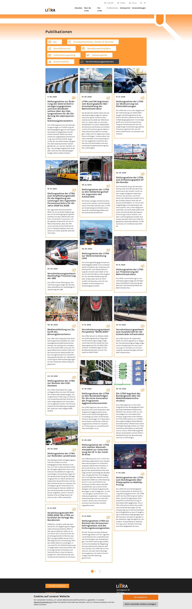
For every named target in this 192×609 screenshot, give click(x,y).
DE (141, 3)
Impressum (50, 592)
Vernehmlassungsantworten (99, 61)
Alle (55, 42)
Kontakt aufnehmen (57, 586)
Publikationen (112, 8)
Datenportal (125, 8)
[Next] (99, 571)
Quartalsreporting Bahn (99, 48)
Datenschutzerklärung (43, 602)
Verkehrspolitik (99, 55)
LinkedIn (110, 3)
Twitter (122, 3)
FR (145, 3)
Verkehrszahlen (61, 61)
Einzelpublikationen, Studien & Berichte (93, 42)
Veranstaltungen (139, 8)
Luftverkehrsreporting (64, 55)
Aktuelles (78, 8)
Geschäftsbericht (61, 48)
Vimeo (134, 3)
